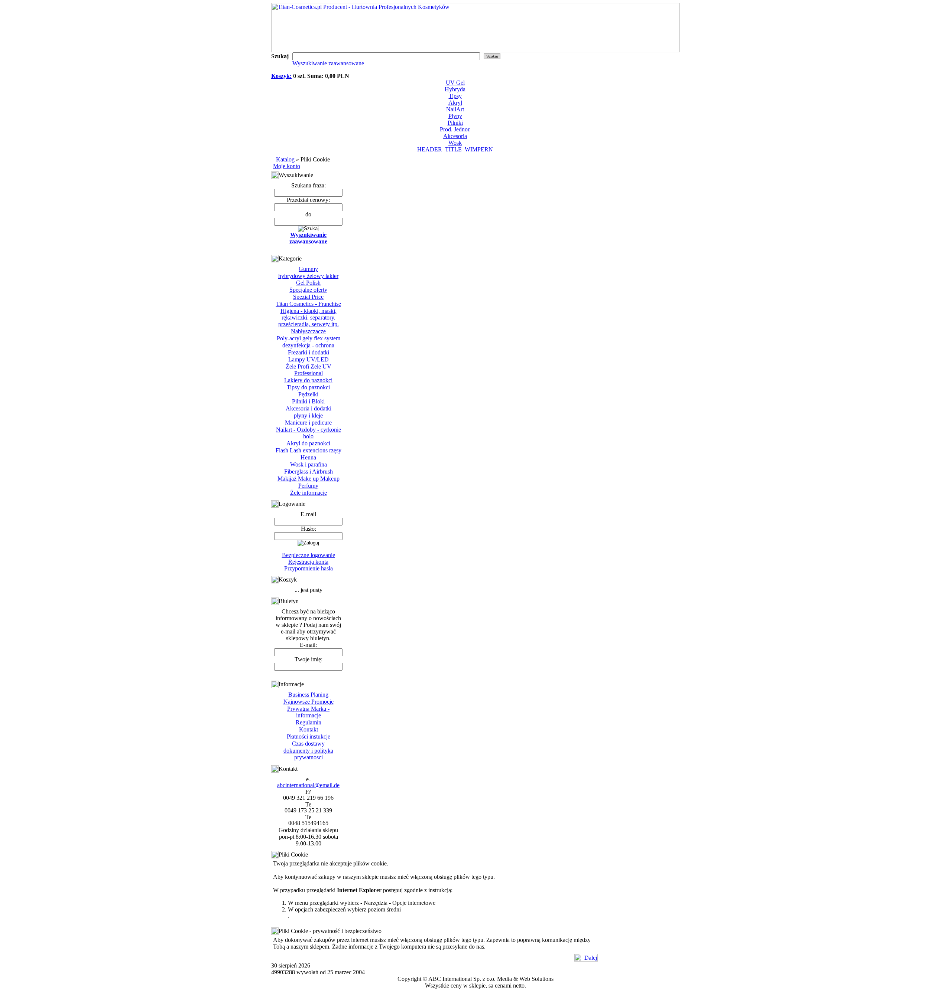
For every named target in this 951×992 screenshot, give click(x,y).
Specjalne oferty (308, 290)
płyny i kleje (308, 415)
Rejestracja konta (308, 562)
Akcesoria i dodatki (308, 408)
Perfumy (308, 485)
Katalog (285, 159)
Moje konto (286, 166)
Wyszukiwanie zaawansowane (328, 63)
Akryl (455, 102)
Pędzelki (308, 394)
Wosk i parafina (308, 464)
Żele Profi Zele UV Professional (308, 369)
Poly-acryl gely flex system (308, 338)
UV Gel (455, 82)
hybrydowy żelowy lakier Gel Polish (308, 279)
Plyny (455, 116)
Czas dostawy (308, 743)
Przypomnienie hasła (308, 568)
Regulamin (308, 722)
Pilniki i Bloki (308, 401)
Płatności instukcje (308, 736)
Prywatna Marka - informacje (308, 711)
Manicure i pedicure (308, 422)
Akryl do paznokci (308, 443)
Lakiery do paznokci (308, 380)
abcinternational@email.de (308, 785)
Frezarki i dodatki (308, 352)
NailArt (455, 109)
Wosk (455, 143)
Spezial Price (308, 297)
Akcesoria (455, 136)
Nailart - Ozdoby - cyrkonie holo (308, 432)
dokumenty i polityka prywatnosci (308, 753)
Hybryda (455, 89)
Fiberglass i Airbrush (308, 471)
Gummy (308, 269)
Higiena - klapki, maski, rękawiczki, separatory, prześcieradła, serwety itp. (308, 317)
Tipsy (455, 96)
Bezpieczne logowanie (308, 555)
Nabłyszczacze (308, 331)
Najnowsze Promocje (308, 701)
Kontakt (308, 729)
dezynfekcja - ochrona (308, 345)
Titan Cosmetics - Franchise (308, 304)
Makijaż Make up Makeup (308, 478)
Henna (308, 457)
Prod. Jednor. (455, 129)
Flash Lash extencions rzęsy (308, 450)
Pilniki (455, 123)
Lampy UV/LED (308, 359)
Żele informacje (308, 493)
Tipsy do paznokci (308, 387)
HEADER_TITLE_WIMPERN (455, 149)
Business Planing (308, 694)
